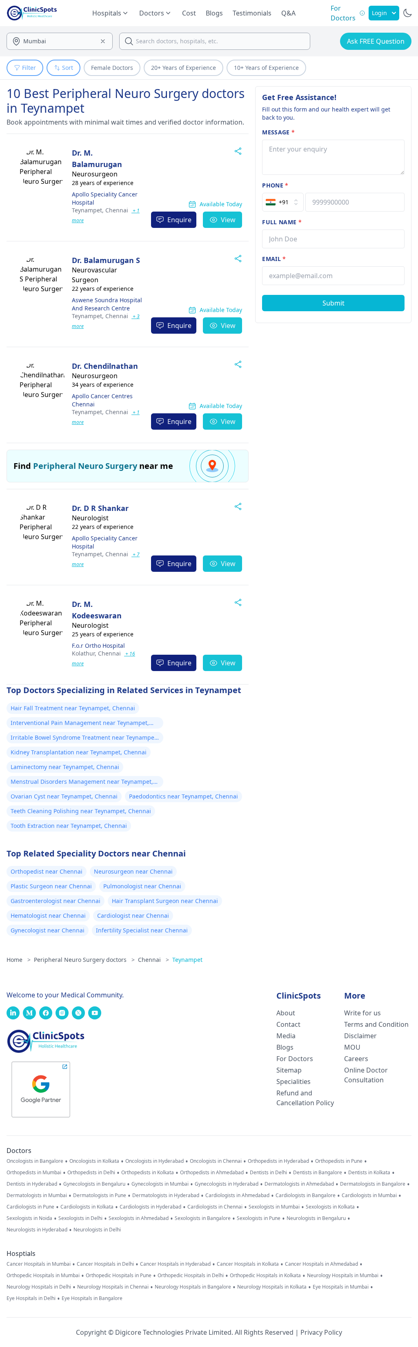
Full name (282, 222)
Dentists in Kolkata (369, 1172)
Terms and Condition (376, 1024)
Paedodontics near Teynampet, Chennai (183, 796)
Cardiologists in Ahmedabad (237, 1195)
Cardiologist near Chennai (133, 915)
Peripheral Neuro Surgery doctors (84, 959)
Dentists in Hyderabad (32, 1184)
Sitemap (289, 1070)
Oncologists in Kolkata (94, 1161)
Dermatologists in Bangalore (372, 1184)
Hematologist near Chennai (48, 915)
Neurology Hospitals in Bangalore (193, 1287)
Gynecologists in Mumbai (160, 1184)
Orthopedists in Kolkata (147, 1172)
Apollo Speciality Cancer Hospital (105, 198)
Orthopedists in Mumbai (34, 1172)
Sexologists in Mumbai (274, 1207)
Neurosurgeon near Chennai (133, 871)
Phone (275, 185)
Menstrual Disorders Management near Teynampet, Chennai (82, 782)
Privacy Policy (321, 1332)
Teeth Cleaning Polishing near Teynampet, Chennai (81, 811)
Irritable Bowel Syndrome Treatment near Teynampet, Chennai (84, 738)
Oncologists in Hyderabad (154, 1161)
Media (286, 1035)
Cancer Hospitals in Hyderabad (175, 1264)
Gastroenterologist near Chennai (55, 901)
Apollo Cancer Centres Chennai (102, 400)
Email (274, 259)
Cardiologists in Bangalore (306, 1195)
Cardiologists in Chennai (214, 1207)
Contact (288, 1024)
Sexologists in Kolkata (330, 1207)
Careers (356, 1058)
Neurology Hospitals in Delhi (39, 1287)
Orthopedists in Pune (338, 1161)
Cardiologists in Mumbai (369, 1195)
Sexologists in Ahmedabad (139, 1218)
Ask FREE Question (376, 41)
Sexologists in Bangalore (203, 1218)
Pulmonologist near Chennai (142, 886)
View (228, 219)
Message (278, 132)
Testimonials (252, 13)
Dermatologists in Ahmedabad (299, 1184)
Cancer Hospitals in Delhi (105, 1264)
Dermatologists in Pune (99, 1195)
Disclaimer (360, 1035)
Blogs (214, 13)
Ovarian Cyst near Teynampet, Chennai (64, 796)
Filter (29, 67)
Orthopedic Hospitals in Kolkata (265, 1275)
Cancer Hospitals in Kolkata (248, 1264)
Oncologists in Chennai (216, 1161)
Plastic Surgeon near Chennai (51, 886)
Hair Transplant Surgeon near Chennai (165, 901)
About (285, 1012)
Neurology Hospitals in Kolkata (272, 1287)
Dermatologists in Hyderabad (165, 1195)
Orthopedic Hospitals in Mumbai (43, 1275)
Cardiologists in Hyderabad (150, 1207)
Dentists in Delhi (268, 1172)
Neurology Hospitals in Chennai (113, 1287)
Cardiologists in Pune (30, 1207)
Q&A (288, 13)
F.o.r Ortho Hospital (98, 645)
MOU (352, 1047)
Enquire (179, 219)
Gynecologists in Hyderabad (226, 1184)
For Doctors (294, 1058)
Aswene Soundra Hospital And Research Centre (107, 304)
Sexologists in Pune (258, 1218)
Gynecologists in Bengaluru (94, 1184)
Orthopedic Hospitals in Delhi (191, 1275)
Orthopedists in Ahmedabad (212, 1172)
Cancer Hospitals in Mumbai (39, 1264)
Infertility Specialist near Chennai (142, 930)
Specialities (293, 1081)
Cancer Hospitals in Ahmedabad (321, 1264)
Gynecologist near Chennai (47, 930)
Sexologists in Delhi (80, 1218)
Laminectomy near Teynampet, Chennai (65, 767)
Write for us (362, 1012)
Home (19, 959)
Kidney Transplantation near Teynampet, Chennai (79, 752)
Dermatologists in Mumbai (37, 1195)
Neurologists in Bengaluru (316, 1218)
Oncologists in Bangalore (35, 1161)
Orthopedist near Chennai (46, 871)
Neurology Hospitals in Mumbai (342, 1275)
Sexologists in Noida (29, 1218)
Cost (189, 13)
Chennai (100, 210)
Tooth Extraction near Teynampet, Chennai (69, 826)
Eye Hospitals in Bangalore (92, 1298)
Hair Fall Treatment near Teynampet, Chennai (73, 708)
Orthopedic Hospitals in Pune (118, 1275)
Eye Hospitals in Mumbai (341, 1287)
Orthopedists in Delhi (91, 1172)
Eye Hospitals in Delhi (31, 1298)
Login (379, 13)
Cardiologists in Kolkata (86, 1207)
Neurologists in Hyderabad (37, 1230)
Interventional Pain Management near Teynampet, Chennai (80, 724)
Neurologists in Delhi (97, 1230)
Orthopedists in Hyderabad (278, 1161)
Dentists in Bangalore (317, 1172)
